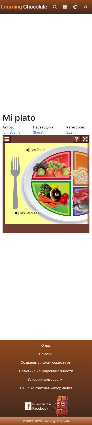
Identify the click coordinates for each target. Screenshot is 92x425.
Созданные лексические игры (46, 362)
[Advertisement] (46, 62)
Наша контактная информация (46, 388)
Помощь (46, 354)
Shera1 (38, 132)
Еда (69, 132)
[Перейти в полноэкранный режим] (85, 139)
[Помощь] (76, 139)
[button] (28, 150)
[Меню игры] (7, 139)
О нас (46, 345)
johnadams (11, 132)
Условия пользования (46, 379)
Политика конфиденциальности (46, 371)
